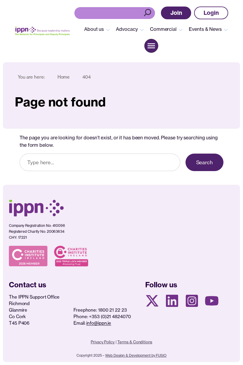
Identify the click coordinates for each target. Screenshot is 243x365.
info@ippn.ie (98, 323)
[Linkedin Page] (172, 301)
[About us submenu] (108, 29)
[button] (176, 13)
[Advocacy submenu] (142, 29)
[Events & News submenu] (225, 29)
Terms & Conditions (134, 342)
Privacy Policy (103, 342)
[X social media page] (152, 301)
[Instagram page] (192, 301)
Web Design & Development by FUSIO (136, 355)
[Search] (148, 13)
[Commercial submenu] (180, 29)
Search (204, 162)
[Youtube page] (212, 301)
